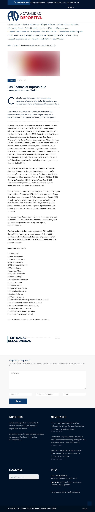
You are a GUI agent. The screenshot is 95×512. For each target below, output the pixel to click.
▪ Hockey (42, 28)
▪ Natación (45, 32)
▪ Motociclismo (63, 32)
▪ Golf (26, 28)
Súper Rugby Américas (56, 35)
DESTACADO (58, 39)
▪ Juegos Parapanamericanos (19, 39)
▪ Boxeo (51, 24)
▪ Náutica (53, 32)
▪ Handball (33, 28)
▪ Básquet (43, 24)
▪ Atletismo (34, 24)
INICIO (84, 509)
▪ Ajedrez (25, 24)
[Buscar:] (74, 7)
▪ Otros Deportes (76, 32)
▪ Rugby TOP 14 (39, 35)
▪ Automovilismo (14, 24)
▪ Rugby (29, 35)
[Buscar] (86, 7)
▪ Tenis (68, 35)
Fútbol (20, 28)
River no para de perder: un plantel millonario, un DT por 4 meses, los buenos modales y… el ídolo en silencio (53, 4)
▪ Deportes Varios (71, 24)
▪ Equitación (12, 28)
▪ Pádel (10, 35)
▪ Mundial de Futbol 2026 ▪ (41, 39)
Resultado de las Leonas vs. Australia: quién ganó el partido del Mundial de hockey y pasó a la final (66, 453)
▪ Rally (22, 35)
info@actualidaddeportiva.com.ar (64, 478)
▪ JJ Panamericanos (62, 28)
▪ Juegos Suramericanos (17, 32)
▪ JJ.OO (49, 28)
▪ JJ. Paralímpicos (33, 32)
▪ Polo (16, 35)
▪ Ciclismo (59, 24)
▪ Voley (75, 35)
